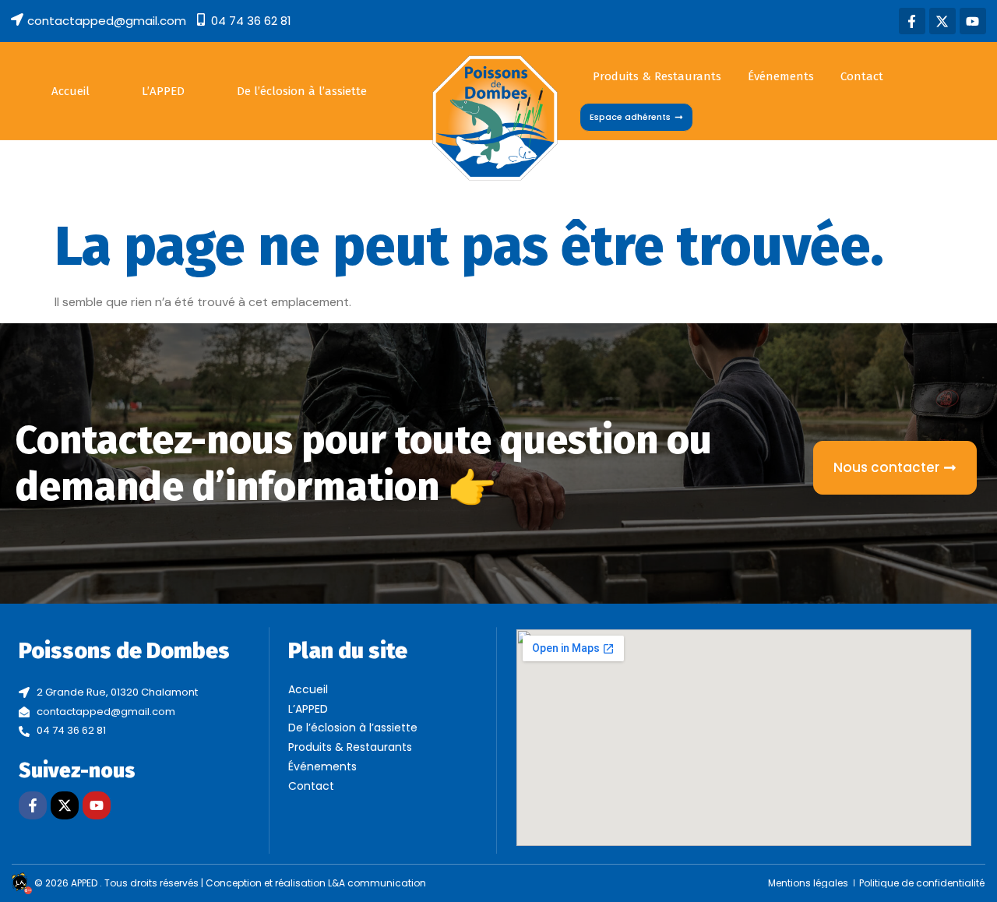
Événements (781, 76)
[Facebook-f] (912, 21)
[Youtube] (973, 21)
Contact (861, 76)
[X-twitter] (942, 21)
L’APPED (163, 91)
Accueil (70, 91)
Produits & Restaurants (657, 76)
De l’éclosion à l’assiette (302, 91)
